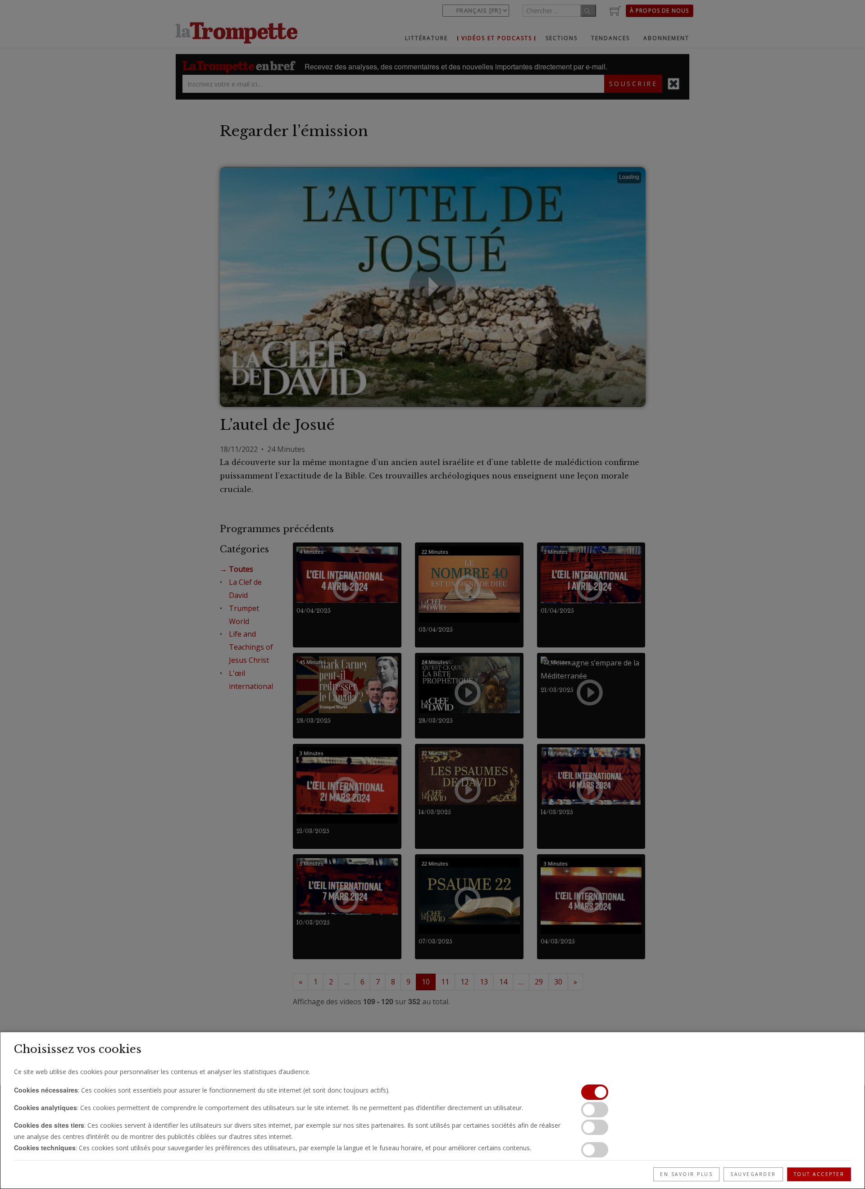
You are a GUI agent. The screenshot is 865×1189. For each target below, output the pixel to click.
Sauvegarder (753, 1174)
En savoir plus (686, 1174)
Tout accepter (819, 1174)
